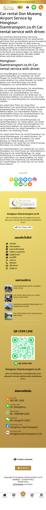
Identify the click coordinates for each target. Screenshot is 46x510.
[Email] (21, 184)
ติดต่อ (23, 497)
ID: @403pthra (18, 407)
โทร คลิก (13, 398)
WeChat (13, 418)
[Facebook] (21, 180)
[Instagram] (34, 180)
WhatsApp (14, 411)
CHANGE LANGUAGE (24, 459)
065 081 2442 (17, 400)
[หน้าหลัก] (4, 494)
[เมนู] (13, 494)
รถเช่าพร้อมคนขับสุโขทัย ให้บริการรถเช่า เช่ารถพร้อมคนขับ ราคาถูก (27, 305)
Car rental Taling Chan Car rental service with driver (26, 296)
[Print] (30, 184)
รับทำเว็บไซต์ (28, 484)
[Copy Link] (11, 180)
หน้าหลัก (4, 497)
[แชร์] (32, 494)
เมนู (14, 497)
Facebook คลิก (16, 424)
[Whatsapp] (16, 184)
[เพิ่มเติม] (41, 494)
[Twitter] (30, 180)
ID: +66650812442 (19, 414)
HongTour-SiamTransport (24, 427)
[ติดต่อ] (23, 493)
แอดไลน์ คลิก (15, 404)
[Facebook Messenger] (25, 180)
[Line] (16, 180)
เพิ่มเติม (41, 497)
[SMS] (25, 184)
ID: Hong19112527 (20, 420)
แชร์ (32, 497)
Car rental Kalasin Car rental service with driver (27, 314)
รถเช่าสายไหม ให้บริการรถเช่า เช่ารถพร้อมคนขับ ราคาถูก (27, 287)
